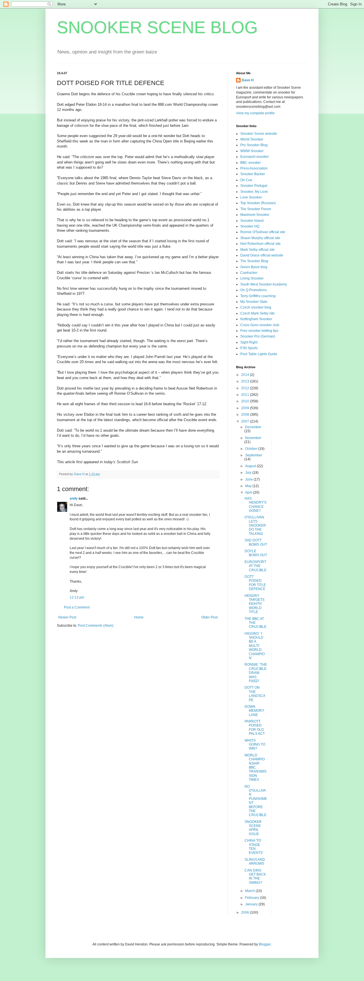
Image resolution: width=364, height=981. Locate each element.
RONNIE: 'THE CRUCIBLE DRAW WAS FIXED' (256, 673)
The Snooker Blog (254, 261)
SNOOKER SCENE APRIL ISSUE (253, 828)
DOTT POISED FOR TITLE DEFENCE (255, 583)
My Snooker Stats (253, 302)
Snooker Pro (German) (257, 336)
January (251, 904)
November (253, 438)
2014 (245, 375)
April (249, 492)
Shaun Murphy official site (260, 238)
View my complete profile (255, 113)
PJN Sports (249, 348)
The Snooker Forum (255, 209)
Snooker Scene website (258, 134)
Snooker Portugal (253, 186)
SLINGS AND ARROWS (255, 862)
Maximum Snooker (254, 215)
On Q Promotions (253, 290)
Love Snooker (251, 197)
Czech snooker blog (255, 307)
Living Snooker (252, 278)
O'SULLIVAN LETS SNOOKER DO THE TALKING (255, 525)
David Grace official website (261, 255)
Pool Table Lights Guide (258, 354)
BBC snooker (250, 163)
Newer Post (67, 617)
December (253, 427)
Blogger (265, 944)
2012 (245, 388)
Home (139, 617)
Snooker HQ (249, 226)
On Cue (246, 180)
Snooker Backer (252, 174)
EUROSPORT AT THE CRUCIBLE (255, 566)
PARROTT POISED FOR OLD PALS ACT (255, 727)
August (251, 466)
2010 (245, 401)
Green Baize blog (253, 267)
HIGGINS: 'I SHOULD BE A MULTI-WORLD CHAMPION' (255, 646)
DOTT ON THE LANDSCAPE (255, 694)
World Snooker (251, 139)
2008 (245, 415)
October (251, 449)
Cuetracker (248, 273)
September (253, 455)
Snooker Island (252, 221)
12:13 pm (77, 597)
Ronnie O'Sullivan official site (262, 232)
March (250, 891)
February (252, 898)
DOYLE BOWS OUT (256, 553)
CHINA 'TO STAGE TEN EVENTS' (254, 847)
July (248, 473)
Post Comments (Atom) (95, 626)
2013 (245, 381)
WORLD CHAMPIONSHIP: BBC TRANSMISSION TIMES (255, 767)
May (249, 486)
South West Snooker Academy (263, 284)
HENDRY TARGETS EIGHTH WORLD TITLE (254, 604)
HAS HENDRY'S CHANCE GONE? (255, 504)
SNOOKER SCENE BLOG (157, 27)
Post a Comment (77, 607)
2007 (245, 421)
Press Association (254, 168)
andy (74, 498)
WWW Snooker (252, 151)
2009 (245, 408)
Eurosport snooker (254, 157)
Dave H (248, 80)
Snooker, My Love (254, 192)
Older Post (209, 617)
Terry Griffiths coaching (258, 296)
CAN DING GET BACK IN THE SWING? (255, 876)
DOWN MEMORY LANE (254, 711)
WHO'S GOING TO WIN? (255, 744)
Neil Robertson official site (260, 244)
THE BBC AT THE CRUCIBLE (255, 623)
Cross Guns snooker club (259, 325)
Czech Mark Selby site (257, 313)
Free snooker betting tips (259, 331)
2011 (245, 395)
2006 (245, 912)
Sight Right (248, 342)
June (249, 479)
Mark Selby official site (257, 250)
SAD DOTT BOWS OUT (256, 542)
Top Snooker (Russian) (258, 203)
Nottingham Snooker (256, 319)
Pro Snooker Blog (254, 145)
